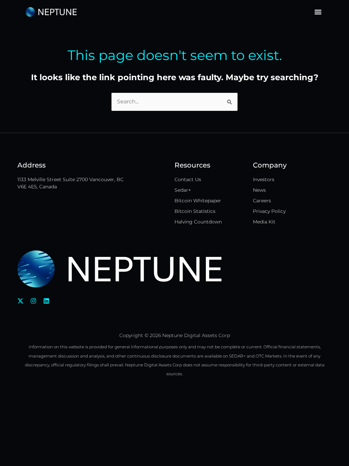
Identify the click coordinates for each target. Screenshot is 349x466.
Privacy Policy (269, 211)
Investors (263, 179)
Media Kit (264, 222)
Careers (262, 201)
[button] (317, 12)
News (259, 190)
